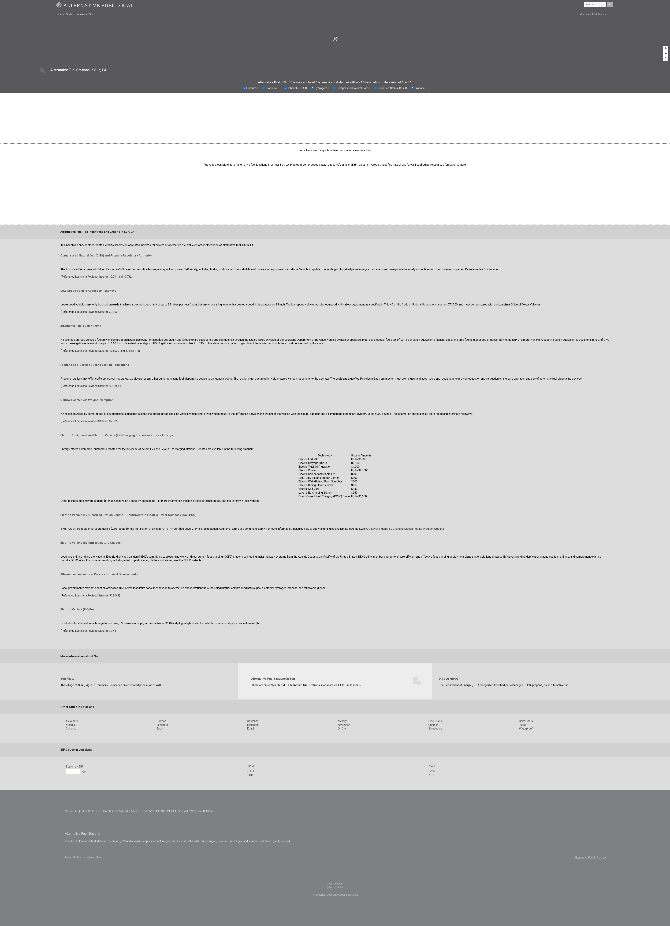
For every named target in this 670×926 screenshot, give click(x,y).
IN (115, 811)
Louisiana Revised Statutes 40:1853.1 (98, 386)
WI (192, 811)
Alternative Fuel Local (98, 6)
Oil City (342, 728)
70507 (431, 770)
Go (610, 4)
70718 (431, 775)
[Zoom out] (665, 53)
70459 (431, 766)
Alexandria (72, 721)
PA (168, 811)
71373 (250, 770)
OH (157, 811)
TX (174, 811)
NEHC (187, 560)
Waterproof (526, 728)
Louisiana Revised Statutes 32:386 (96, 421)
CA (82, 811)
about (330, 883)
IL (110, 811)
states (340, 887)
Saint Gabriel (526, 721)
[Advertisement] (335, 118)
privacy (331, 887)
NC (139, 811)
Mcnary (342, 721)
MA (121, 811)
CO (88, 811)
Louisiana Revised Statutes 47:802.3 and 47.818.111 (107, 350)
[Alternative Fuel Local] (59, 6)
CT (94, 811)
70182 (250, 775)
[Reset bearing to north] (665, 58)
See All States (205, 811)
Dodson (161, 721)
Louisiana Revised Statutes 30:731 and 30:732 (103, 276)
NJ (145, 811)
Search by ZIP (74, 766)
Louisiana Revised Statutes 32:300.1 (97, 311)
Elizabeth (162, 725)
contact (339, 883)
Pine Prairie (435, 721)
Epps (160, 728)
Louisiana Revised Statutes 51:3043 (97, 595)
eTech (245, 500)
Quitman (433, 725)
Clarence (71, 728)
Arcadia (70, 725)
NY (151, 811)
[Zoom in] (665, 48)
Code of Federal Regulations (419, 304)
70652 (250, 766)
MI (127, 811)
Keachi (251, 728)
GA (105, 811)
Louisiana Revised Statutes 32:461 (96, 630)
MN (133, 811)
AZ (76, 811)
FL (99, 811)
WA (186, 811)
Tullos (522, 725)
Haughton (253, 725)
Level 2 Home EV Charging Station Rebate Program (402, 528)
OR (163, 811)
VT (180, 811)
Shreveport (435, 728)
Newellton (344, 725)
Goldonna (252, 721)
